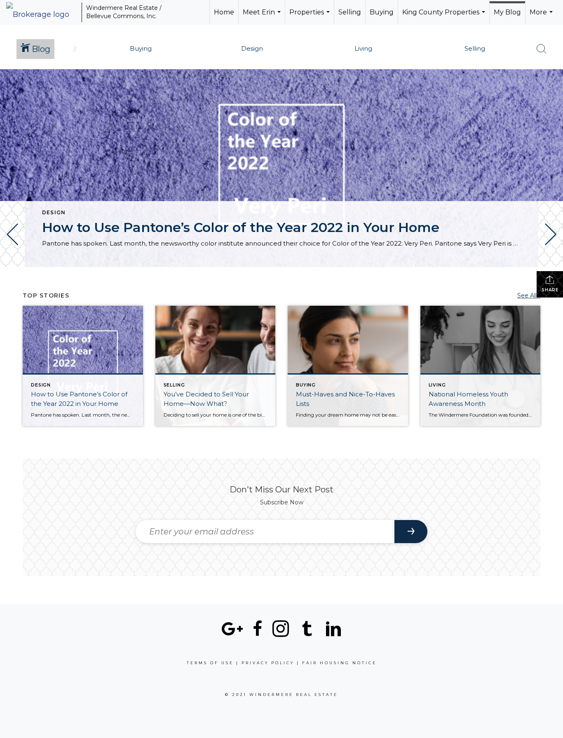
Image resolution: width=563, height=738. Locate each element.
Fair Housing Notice (339, 663)
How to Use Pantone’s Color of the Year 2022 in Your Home (240, 227)
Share (550, 290)
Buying (382, 12)
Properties (310, 16)
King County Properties (444, 16)
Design (54, 212)
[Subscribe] (410, 531)
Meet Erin (263, 16)
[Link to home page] (41, 12)
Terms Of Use (210, 663)
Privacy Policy (268, 663)
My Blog (507, 12)
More (542, 16)
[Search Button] (541, 49)
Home (224, 12)
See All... (528, 295)
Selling (349, 12)
